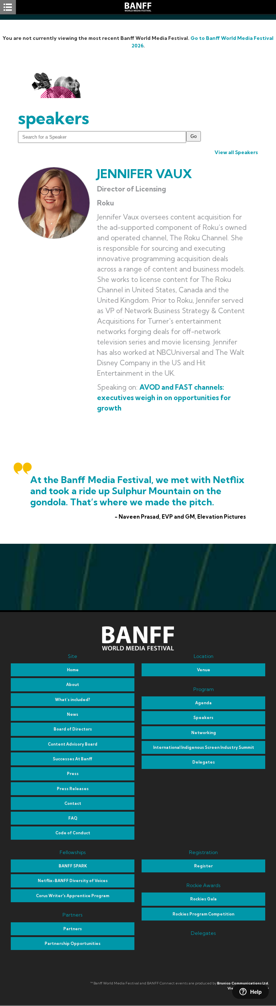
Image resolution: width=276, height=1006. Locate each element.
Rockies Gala (203, 898)
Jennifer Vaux (144, 173)
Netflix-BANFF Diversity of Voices (73, 880)
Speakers (203, 717)
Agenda (203, 702)
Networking (203, 732)
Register (203, 865)
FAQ (72, 818)
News (72, 714)
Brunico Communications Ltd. (243, 983)
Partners (72, 928)
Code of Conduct (72, 832)
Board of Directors (73, 729)
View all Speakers (236, 152)
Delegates (203, 762)
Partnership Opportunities (73, 943)
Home (73, 669)
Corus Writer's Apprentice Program (72, 895)
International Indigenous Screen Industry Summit (203, 747)
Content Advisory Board (72, 744)
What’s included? (72, 699)
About (72, 684)
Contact (72, 803)
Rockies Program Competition (203, 914)
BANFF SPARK (73, 865)
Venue (203, 669)
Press (73, 773)
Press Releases (73, 788)
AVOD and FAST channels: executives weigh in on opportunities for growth (164, 397)
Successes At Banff (72, 758)
